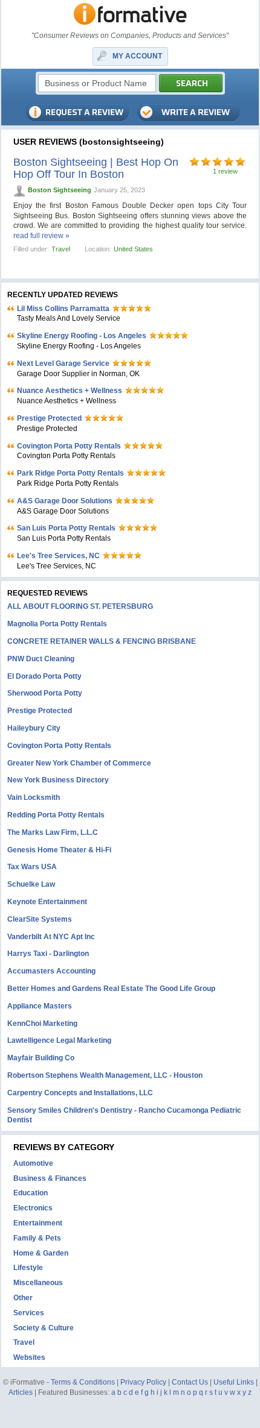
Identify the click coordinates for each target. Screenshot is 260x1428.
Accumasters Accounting (51, 971)
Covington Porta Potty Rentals (69, 446)
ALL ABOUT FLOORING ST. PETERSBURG (80, 606)
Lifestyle (28, 1267)
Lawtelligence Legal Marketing (59, 1040)
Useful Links (233, 1382)
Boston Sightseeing (59, 189)
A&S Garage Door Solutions (64, 501)
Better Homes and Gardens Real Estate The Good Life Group (111, 988)
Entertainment (37, 1223)
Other (23, 1298)
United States (133, 249)
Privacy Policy (143, 1382)
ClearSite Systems (39, 919)
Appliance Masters (39, 1006)
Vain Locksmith (33, 797)
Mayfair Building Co (40, 1058)
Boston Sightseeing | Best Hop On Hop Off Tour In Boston (95, 168)
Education (30, 1193)
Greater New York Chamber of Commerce (79, 763)
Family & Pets (37, 1238)
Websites (29, 1357)
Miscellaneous (38, 1283)
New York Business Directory (58, 780)
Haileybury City (33, 728)
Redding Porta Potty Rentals (56, 815)
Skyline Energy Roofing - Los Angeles (81, 336)
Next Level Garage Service (63, 363)
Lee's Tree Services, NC (58, 556)
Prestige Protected (49, 418)
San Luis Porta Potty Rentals (66, 528)
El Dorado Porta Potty (44, 676)
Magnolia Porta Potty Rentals (57, 624)
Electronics (33, 1208)
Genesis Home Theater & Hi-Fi (59, 850)
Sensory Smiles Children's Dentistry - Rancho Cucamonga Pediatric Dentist (124, 1115)
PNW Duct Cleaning (40, 659)
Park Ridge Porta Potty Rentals (70, 473)
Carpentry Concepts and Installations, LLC (80, 1093)
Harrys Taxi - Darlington (48, 953)
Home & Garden (40, 1253)
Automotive (33, 1163)
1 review (225, 171)
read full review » (41, 235)
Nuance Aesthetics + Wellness (69, 390)
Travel (60, 249)
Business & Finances (49, 1178)
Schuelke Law (31, 884)
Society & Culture (43, 1328)
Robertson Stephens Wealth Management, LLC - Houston (105, 1075)
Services (28, 1313)
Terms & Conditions (83, 1382)
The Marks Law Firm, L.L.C (52, 832)
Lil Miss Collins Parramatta (63, 308)
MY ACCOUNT (137, 56)
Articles (20, 1392)
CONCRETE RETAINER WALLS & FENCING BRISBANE (101, 641)
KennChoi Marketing (42, 1023)
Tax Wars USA (32, 867)
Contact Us (190, 1382)
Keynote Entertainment (47, 902)
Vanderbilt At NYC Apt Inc (51, 937)
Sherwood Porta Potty (44, 693)
